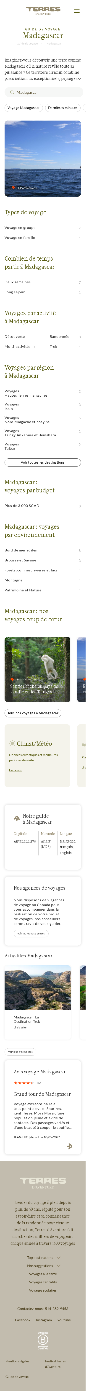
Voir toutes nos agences (31, 933)
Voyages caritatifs (43, 1282)
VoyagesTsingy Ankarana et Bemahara (30, 432)
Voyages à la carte (43, 1274)
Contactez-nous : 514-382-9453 (42, 1308)
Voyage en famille (20, 237)
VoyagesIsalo (12, 406)
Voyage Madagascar (24, 108)
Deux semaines (18, 282)
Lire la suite (15, 769)
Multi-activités (18, 346)
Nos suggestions (40, 1265)
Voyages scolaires (43, 1290)
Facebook (22, 1320)
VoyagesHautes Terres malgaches (26, 393)
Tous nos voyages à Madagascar (33, 713)
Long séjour (15, 292)
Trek (53, 346)
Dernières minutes (63, 108)
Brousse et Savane (20, 560)
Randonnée (59, 336)
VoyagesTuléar (12, 446)
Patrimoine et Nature (23, 590)
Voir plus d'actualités (20, 1051)
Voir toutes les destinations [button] (43, 462)
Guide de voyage (27, 43)
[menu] (77, 11)
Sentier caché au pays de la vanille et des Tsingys (36, 688)
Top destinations (40, 1257)
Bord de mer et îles (21, 550)
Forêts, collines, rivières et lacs (31, 570)
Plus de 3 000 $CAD (22, 505)
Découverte (15, 336)
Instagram (44, 1320)
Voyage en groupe (20, 227)
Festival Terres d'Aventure (55, 1364)
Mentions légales (17, 1361)
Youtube (64, 1320)
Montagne (13, 580)
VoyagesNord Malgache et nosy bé (27, 419)
